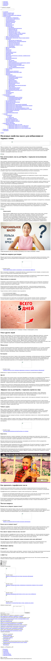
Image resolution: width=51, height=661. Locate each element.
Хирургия (8, 91)
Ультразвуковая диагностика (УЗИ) (14, 72)
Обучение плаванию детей (12, 119)
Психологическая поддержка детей (16, 65)
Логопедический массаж (14, 42)
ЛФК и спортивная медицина (12, 36)
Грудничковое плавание (11, 118)
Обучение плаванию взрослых (13, 121)
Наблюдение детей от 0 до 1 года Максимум (18, 125)
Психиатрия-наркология (11, 58)
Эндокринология (10, 92)
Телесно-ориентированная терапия (16, 67)
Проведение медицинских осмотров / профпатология (18, 55)
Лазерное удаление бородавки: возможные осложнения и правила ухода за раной (24, 585)
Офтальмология (9, 53)
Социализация (9, 111)
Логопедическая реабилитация (13, 102)
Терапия (8, 69)
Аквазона (5, 113)
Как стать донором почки (6, 621)
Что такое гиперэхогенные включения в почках (11, 630)
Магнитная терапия (12, 81)
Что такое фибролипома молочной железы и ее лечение (15, 431)
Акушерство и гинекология (12, 17)
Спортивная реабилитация (12, 112)
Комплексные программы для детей (14, 124)
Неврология (8, 49)
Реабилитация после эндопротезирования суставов (17, 107)
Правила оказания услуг (8, 12)
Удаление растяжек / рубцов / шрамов (17, 33)
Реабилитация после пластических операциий (16, 104)
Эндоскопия (8, 93)
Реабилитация (9, 68)
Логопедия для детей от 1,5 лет (15, 45)
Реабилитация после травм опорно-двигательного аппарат (19, 105)
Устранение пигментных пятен (15, 34)
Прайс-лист (5, 129)
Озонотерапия (11, 84)
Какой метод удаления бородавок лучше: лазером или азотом (19, 602)
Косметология (9, 26)
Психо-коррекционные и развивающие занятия (19, 62)
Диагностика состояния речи (15, 40)
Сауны (9, 116)
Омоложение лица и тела (14, 31)
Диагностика (6, 652)
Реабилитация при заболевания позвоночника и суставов (19, 109)
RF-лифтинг (11, 27)
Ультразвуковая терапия (13, 88)
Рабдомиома (6, 644)
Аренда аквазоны (10, 122)
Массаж (7, 48)
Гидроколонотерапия (13, 78)
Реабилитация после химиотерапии (14, 106)
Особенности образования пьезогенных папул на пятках (13, 625)
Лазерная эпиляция (12, 30)
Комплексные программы (9, 123)
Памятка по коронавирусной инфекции (12, 15)
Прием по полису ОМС (8, 14)
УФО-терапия (11, 86)
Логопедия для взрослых (14, 43)
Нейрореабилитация (10, 103)
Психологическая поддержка (15, 64)
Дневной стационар (10, 22)
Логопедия (8, 39)
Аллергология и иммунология (13, 18)
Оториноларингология (11, 52)
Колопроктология (10, 24)
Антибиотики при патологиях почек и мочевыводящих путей (15, 618)
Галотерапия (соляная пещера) (15, 77)
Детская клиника (7, 654)
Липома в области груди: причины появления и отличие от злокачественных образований (23, 370)
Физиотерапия (9, 74)
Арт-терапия (11, 60)
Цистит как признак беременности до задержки (11, 623)
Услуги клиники (7, 16)
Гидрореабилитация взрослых (15, 98)
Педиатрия (8, 54)
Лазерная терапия (12, 80)
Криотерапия (11, 79)
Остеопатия (8, 50)
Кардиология (9, 23)
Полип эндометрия (7, 635)
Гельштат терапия (12, 61)
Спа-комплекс (9, 115)
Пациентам (5, 4)
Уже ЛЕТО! (5, 130)
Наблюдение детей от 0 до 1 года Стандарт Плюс (19, 128)
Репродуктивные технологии (12, 110)
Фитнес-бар (11, 117)
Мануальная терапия (10, 47)
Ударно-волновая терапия (14, 87)
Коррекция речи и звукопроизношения (17, 41)
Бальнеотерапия (12, 75)
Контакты (5, 5)
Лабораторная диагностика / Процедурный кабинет (17, 37)
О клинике (5, 11)
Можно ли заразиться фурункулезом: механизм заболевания (16, 521)
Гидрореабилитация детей (14, 99)
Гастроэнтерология (10, 20)
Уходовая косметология (13, 35)
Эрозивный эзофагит (8, 637)
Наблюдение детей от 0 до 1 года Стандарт (18, 126)
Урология (8, 73)
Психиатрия (8, 56)
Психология (8, 59)
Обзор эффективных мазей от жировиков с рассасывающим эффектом (19, 269)
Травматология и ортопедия (12, 71)
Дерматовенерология (10, 21)
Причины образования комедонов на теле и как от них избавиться (21, 594)
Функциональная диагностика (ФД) (14, 90)
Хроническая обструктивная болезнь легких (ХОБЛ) (15, 642)
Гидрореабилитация (10, 96)
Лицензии (5, 1)
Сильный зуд (6, 640)
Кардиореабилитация (11, 100)
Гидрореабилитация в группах (15, 97)
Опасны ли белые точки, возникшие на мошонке (12, 628)
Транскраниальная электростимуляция (17, 85)
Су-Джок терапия (12, 66)
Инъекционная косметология (15, 28)
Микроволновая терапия (14, 83)
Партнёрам (5, 2)
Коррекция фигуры (12, 29)
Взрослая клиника (7, 655)
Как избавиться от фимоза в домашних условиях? (12, 616)
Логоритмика (11, 46)
